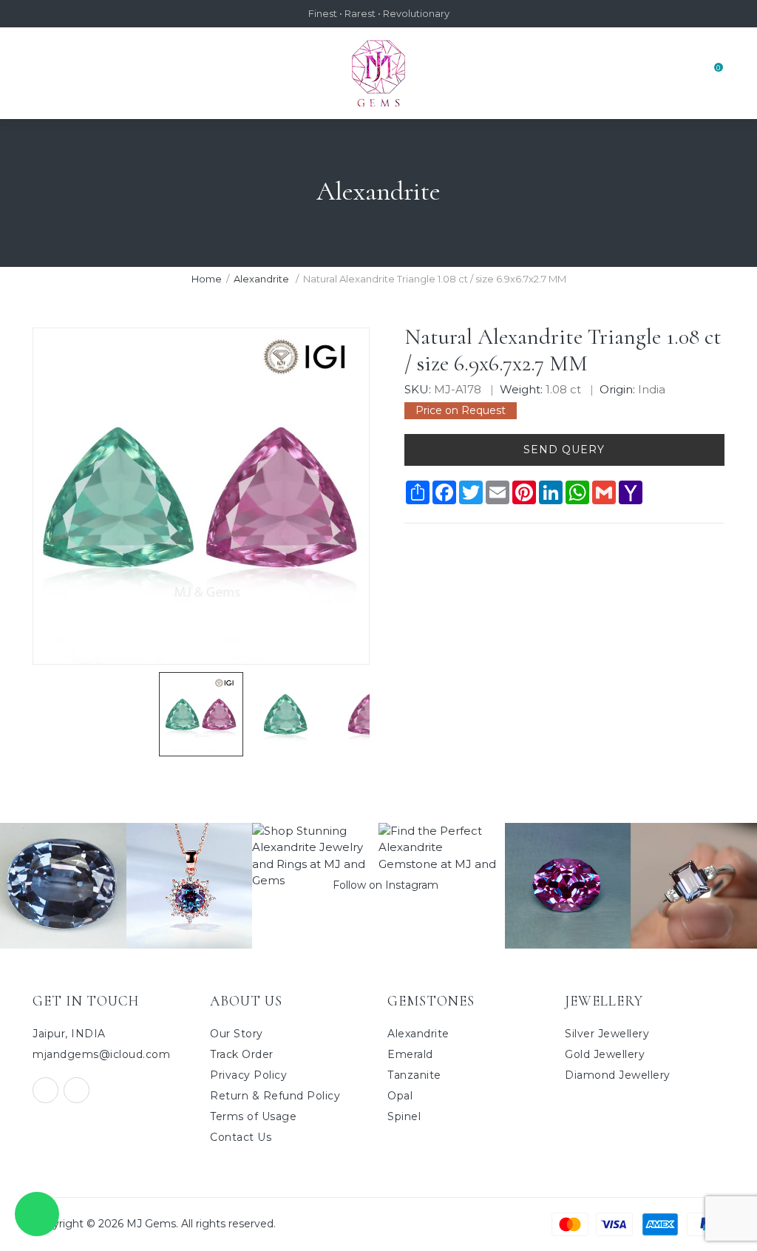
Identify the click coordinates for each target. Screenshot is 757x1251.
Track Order (242, 1054)
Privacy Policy (248, 1075)
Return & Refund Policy (275, 1095)
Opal (400, 1095)
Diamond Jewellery (618, 1075)
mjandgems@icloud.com (101, 1054)
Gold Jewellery (605, 1054)
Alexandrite (262, 279)
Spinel (404, 1116)
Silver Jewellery (607, 1033)
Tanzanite (414, 1075)
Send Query (564, 449)
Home (206, 279)
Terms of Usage (253, 1116)
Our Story (236, 1033)
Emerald (410, 1054)
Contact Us (240, 1137)
